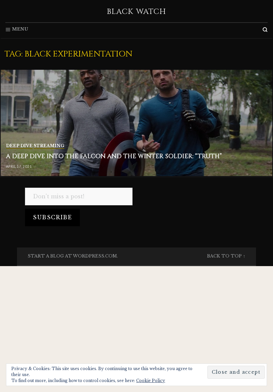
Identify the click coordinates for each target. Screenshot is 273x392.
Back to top (224, 255)
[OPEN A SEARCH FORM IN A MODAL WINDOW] (265, 29)
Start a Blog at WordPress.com (72, 255)
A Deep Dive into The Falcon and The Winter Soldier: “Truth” (114, 156)
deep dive (19, 145)
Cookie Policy (150, 380)
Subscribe (52, 217)
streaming (49, 145)
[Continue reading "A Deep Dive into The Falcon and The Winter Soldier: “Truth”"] (136, 123)
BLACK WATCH (136, 11)
